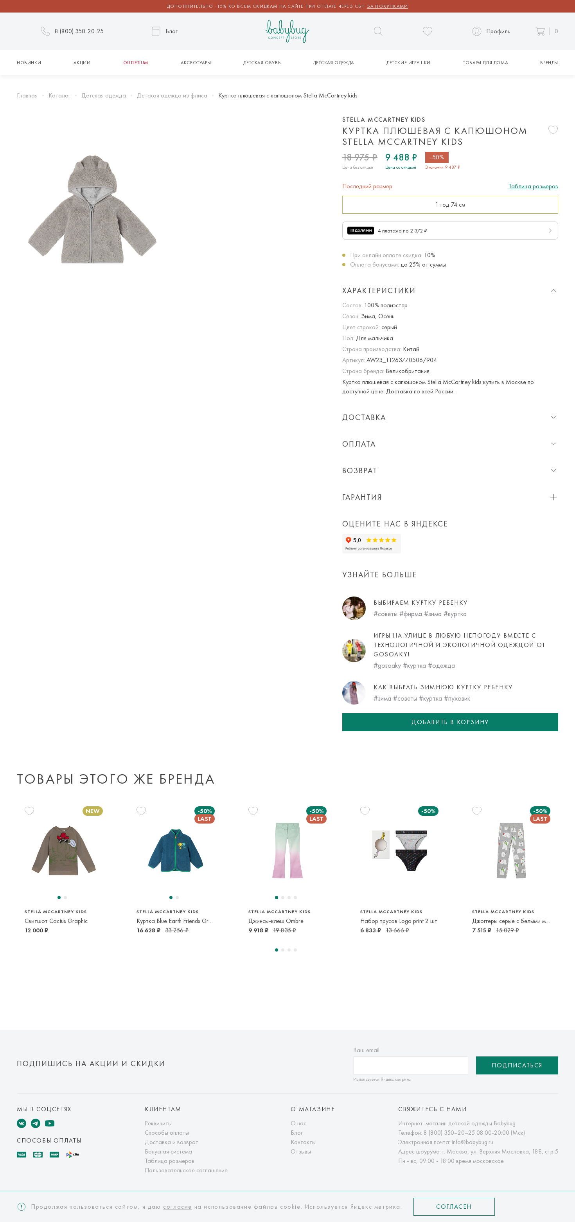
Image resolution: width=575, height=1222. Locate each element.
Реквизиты (158, 1123)
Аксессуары (196, 62)
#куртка (455, 613)
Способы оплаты (167, 1132)
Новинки (29, 62)
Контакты (303, 1142)
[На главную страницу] (287, 31)
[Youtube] (49, 1123)
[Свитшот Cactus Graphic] (63, 850)
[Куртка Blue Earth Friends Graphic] (175, 850)
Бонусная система (168, 1151)
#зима (433, 613)
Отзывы (301, 1151)
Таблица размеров (533, 186)
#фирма (410, 613)
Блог (297, 1132)
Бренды (549, 62)
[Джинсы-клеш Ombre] (287, 850)
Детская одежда (333, 62)
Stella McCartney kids (384, 120)
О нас (298, 1123)
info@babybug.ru (472, 1142)
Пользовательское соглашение (186, 1170)
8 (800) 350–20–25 (449, 1132)
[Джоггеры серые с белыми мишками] (511, 850)
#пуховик (457, 698)
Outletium (135, 62)
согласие (177, 1206)
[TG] (35, 1123)
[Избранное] (427, 31)
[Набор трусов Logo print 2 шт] (399, 850)
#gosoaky (387, 665)
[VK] (21, 1123)
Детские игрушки (408, 62)
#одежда (441, 665)
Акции (82, 62)
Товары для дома (485, 62)
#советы (385, 613)
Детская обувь (261, 62)
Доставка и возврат (171, 1142)
